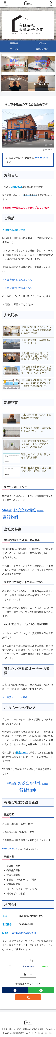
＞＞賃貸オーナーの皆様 (15, 697)
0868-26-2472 (41, 157)
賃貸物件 (10, 517)
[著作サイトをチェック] (15, 990)
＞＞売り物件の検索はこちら (17, 288)
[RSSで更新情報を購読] (28, 997)
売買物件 (40, 511)
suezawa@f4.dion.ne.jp (24, 933)
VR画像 (7, 510)
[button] (28, 974)
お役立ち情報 (24, 510)
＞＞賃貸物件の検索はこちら (17, 279)
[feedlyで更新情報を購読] (41, 990)
